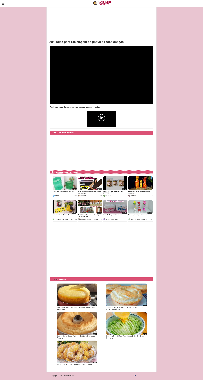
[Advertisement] (101, 23)
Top (135, 375)
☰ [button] (3, 3)
